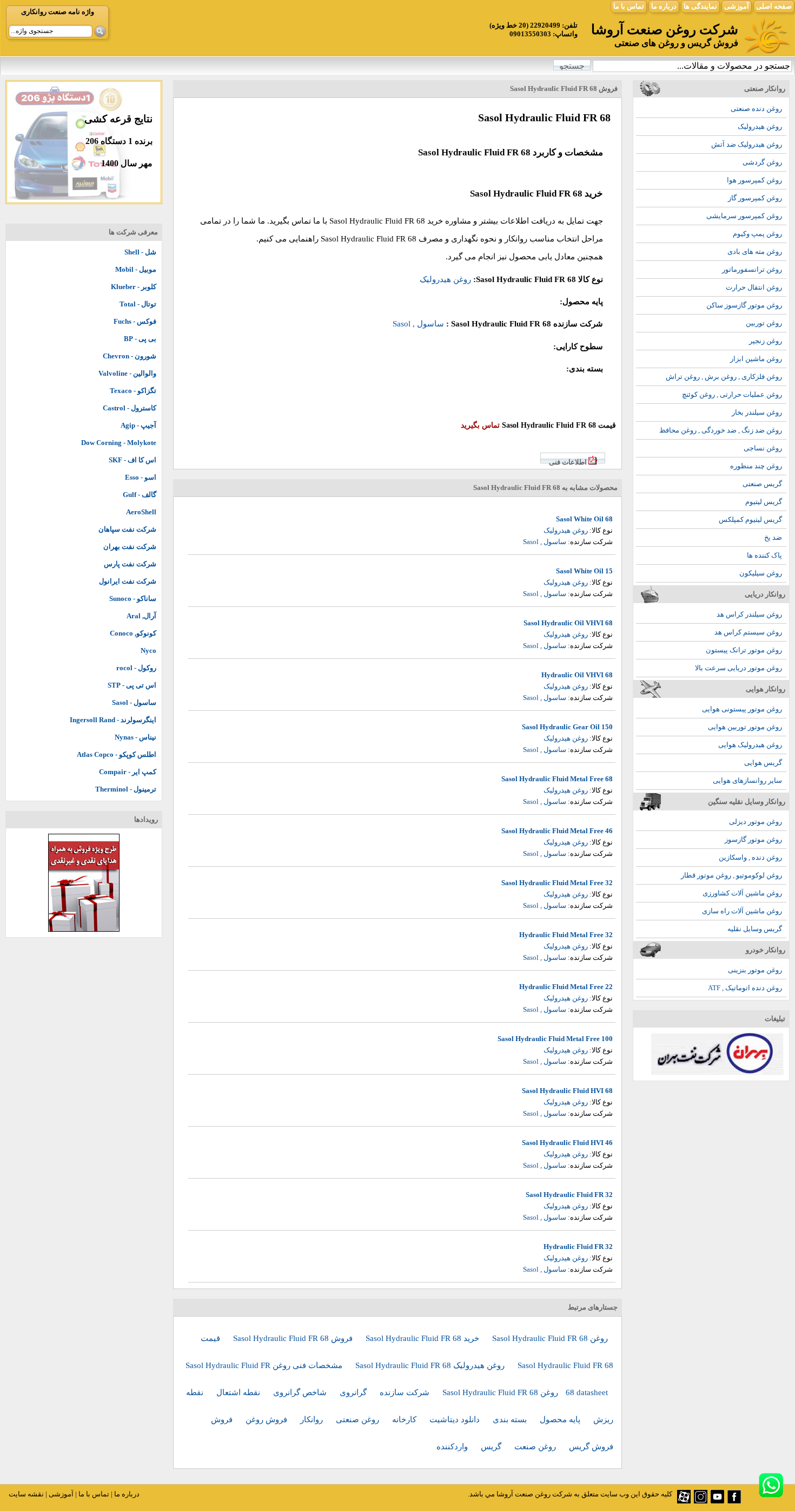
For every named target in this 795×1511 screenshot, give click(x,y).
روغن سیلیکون (760, 573)
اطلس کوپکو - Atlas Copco (116, 754)
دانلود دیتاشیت (455, 1419)
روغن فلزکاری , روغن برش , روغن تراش (724, 376)
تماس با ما (628, 6)
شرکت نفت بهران (129, 546)
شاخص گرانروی (301, 1392)
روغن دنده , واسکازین (750, 857)
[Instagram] (700, 1501)
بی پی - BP (140, 339)
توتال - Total (138, 304)
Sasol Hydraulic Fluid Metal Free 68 (557, 779)
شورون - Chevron (129, 356)
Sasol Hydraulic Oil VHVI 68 (568, 623)
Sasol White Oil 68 (584, 519)
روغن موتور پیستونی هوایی (742, 709)
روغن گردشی (762, 162)
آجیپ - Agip (138, 425)
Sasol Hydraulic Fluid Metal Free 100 (555, 1039)
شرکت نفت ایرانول (127, 581)
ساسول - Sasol (134, 702)
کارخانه (405, 1419)
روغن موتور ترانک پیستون (744, 650)
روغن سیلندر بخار (757, 412)
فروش (223, 1419)
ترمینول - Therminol (125, 789)
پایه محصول (561, 1419)
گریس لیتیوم (763, 502)
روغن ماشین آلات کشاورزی (742, 893)
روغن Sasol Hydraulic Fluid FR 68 (550, 1338)
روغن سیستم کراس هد (748, 632)
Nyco (148, 650)
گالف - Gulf (139, 494)
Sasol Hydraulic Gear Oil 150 (567, 727)
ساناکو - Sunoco (132, 598)
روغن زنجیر (765, 341)
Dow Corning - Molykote (118, 443)
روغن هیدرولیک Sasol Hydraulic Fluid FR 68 (431, 1365)
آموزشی (736, 6)
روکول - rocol (136, 668)
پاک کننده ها (764, 555)
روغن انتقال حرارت (754, 287)
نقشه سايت (26, 1494)
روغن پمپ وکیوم (757, 234)
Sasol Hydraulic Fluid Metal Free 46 (557, 831)
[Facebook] (734, 1501)
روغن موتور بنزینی (755, 970)
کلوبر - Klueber (133, 287)
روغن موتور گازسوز (753, 839)
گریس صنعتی (762, 484)
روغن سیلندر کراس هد (749, 614)
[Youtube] (717, 1501)
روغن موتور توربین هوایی (745, 727)
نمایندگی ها (700, 6)
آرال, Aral (141, 616)
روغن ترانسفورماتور (752, 269)
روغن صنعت (536, 1446)
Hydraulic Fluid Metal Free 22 (566, 987)
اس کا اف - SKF (132, 460)
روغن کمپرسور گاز (755, 198)
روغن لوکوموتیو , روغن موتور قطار (731, 875)
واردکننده (453, 1446)
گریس (492, 1446)
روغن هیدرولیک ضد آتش (746, 144)
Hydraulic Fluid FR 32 (578, 1246)
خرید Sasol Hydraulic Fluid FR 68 (423, 1338)
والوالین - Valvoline (127, 373)
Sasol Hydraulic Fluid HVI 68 (567, 1091)
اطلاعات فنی (568, 462)
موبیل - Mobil (135, 269)
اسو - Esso (140, 477)
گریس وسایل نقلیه (754, 929)
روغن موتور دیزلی (755, 821)
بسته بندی (511, 1419)
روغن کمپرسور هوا (754, 180)
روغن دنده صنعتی (756, 108)
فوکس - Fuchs (135, 321)
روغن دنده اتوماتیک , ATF (745, 988)
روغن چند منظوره (756, 466)
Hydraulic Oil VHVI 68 (577, 675)
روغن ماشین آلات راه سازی (742, 911)
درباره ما (664, 6)
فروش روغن (267, 1419)
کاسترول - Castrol (129, 408)
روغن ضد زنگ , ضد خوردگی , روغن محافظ (720, 430)
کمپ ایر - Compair (127, 772)
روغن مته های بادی (754, 251)
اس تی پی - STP (132, 685)
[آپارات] (684, 1501)
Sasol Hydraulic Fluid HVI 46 (567, 1143)
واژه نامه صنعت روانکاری (57, 12)
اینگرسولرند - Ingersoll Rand (113, 720)
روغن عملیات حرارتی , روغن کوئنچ (732, 394)
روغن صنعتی (358, 1419)
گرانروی (354, 1392)
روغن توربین (764, 323)
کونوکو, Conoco (133, 633)
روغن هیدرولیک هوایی (750, 745)
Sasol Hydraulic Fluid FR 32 (569, 1195)
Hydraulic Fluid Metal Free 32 (566, 935)
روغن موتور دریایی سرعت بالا (738, 668)
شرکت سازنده (406, 1392)
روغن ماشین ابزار (756, 359)
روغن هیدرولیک (760, 126)
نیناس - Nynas (135, 737)
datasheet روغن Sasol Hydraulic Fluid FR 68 (525, 1392)
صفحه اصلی (774, 6)
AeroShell (141, 512)
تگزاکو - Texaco (133, 391)
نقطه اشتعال (239, 1392)
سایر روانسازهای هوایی (747, 780)
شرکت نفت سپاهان (127, 529)
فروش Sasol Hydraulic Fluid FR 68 (294, 1338)
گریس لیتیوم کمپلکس (750, 519)
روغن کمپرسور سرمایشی (744, 216)
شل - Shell (140, 252)
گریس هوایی (763, 762)
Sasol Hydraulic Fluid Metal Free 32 (557, 883)
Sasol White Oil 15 (584, 571)
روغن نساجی (763, 448)
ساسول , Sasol (418, 323)
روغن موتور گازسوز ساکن (744, 305)
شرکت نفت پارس (130, 564)
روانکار (312, 1419)
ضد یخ (773, 537)
